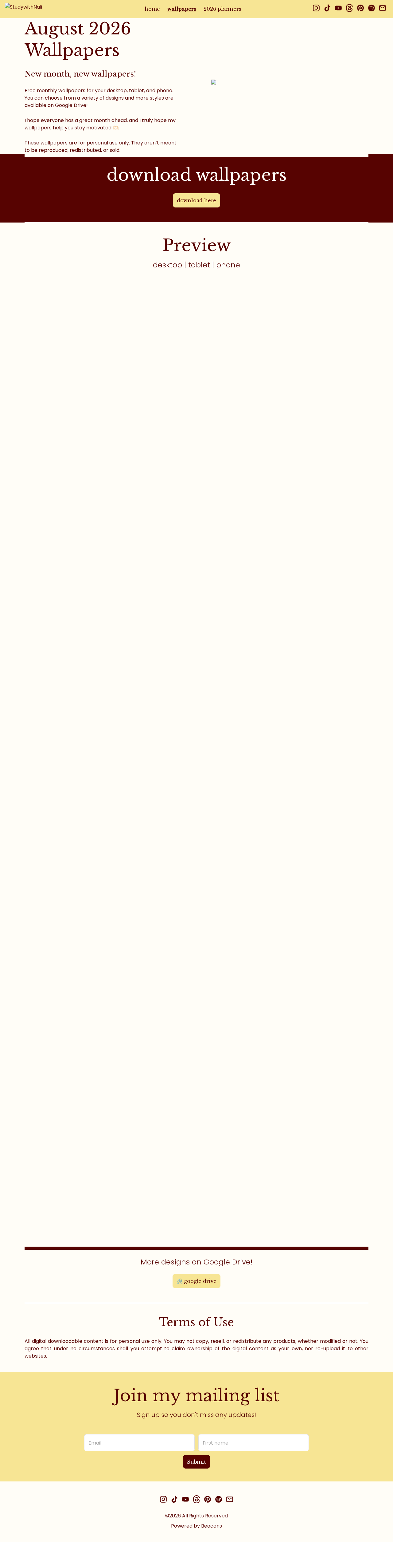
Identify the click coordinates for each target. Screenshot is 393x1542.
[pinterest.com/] (360, 9)
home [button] (152, 9)
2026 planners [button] (222, 9)
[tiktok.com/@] (327, 9)
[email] (382, 9)
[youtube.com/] (338, 9)
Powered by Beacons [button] (196, 1525)
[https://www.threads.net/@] (349, 9)
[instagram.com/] (316, 9)
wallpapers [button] (181, 9)
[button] (43, 9)
